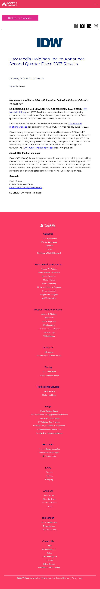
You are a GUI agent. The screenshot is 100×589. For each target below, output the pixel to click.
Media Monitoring (49, 283)
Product (49, 472)
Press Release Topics (49, 411)
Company (49, 479)
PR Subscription (49, 372)
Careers (49, 506)
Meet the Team (49, 499)
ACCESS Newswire (49, 522)
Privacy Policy (77, 578)
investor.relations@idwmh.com (25, 187)
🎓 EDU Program (49, 456)
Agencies (49, 246)
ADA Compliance (49, 321)
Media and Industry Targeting (49, 287)
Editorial (49, 560)
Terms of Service (62, 578)
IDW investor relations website (39, 148)
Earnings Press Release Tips (49, 429)
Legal (49, 249)
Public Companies (49, 238)
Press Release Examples (49, 452)
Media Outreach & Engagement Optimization (49, 415)
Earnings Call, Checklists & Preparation (49, 426)
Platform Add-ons (49, 395)
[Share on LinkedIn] (89, 26)
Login (49, 546)
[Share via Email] (96, 26)
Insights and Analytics (49, 294)
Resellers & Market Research (49, 253)
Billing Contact (49, 564)
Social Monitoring (49, 291)
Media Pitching (49, 280)
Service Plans (49, 391)
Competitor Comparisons (49, 418)
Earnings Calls (49, 325)
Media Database (49, 276)
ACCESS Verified (49, 298)
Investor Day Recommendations (49, 433)
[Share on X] (82, 26)
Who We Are (49, 495)
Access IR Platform (49, 314)
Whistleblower (49, 336)
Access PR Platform (49, 269)
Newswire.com (49, 526)
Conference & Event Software (49, 356)
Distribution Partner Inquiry (49, 568)
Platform (49, 476)
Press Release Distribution (49, 272)
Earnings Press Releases (49, 329)
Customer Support (49, 557)
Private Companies (49, 242)
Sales (49, 553)
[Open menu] (95, 4)
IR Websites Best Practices (49, 422)
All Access (49, 352)
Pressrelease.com (49, 530)
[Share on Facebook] (76, 26)
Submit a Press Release (49, 375)
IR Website (49, 318)
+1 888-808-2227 (49, 549)
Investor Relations (49, 503)
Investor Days (49, 332)
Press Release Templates (49, 449)
